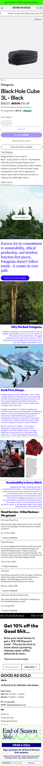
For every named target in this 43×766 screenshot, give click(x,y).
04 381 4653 (9, 702)
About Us (5, 714)
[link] (21, 734)
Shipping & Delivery (9, 721)
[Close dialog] (41, 726)
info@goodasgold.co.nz (16, 705)
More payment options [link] (21, 140)
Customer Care (7, 718)
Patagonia (7, 84)
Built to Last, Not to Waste (15, 278)
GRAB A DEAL (21, 745)
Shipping (13, 107)
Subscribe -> (31, 667)
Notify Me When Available (21, 147)
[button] (37, 8)
